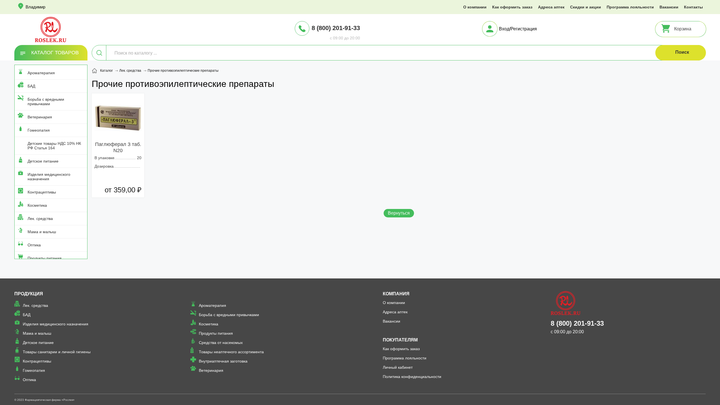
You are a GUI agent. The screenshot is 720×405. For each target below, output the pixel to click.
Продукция (28, 293)
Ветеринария (40, 117)
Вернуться (399, 213)
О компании (475, 7)
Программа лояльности (630, 7)
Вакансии (669, 7)
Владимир (35, 6)
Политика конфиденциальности (412, 376)
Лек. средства (40, 218)
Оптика (34, 245)
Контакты (693, 7)
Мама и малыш (42, 232)
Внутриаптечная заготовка (223, 361)
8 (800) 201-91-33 (336, 28)
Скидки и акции (585, 7)
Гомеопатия (39, 130)
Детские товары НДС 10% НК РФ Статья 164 (54, 145)
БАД (31, 86)
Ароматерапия (41, 73)
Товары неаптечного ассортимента (231, 352)
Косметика (37, 205)
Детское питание (43, 161)
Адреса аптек (551, 7)
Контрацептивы (42, 192)
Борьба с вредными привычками (46, 101)
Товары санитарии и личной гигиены (57, 352)
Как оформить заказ (512, 7)
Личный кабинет (398, 367)
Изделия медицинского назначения (49, 176)
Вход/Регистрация (518, 28)
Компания (396, 293)
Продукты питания (45, 258)
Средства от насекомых (221, 342)
